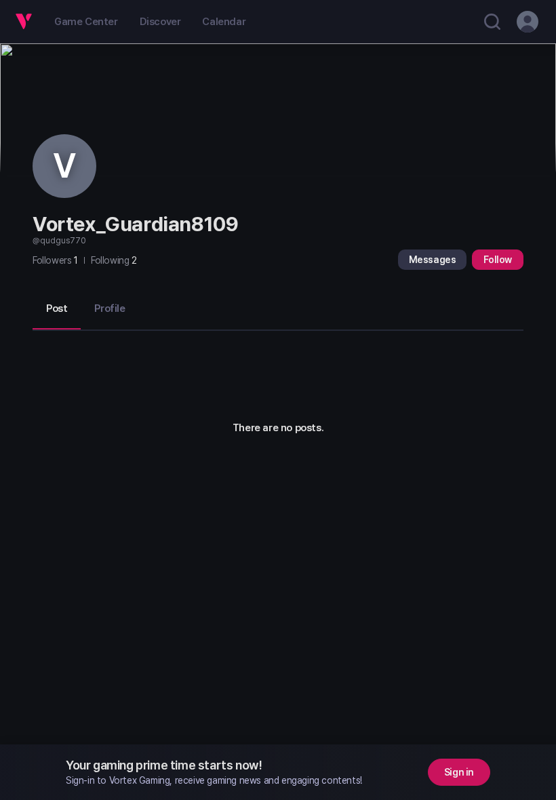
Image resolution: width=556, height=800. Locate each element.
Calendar (223, 22)
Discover (160, 22)
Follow (497, 259)
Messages (432, 259)
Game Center (86, 22)
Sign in (459, 772)
